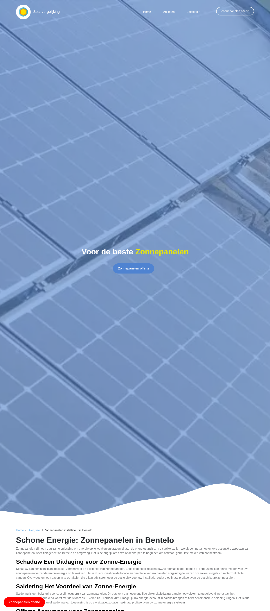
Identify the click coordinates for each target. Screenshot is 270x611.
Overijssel (34, 530)
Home (147, 11)
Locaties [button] (192, 11)
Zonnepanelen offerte (235, 11)
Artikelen (169, 11)
